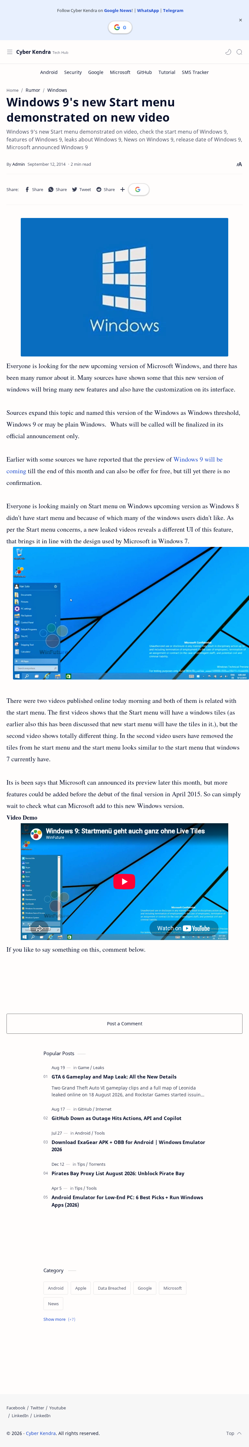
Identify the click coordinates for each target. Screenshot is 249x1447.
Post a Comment (124, 1023)
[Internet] (104, 1109)
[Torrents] (97, 1164)
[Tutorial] (167, 72)
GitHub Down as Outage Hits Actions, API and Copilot (117, 1118)
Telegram (173, 10)
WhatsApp (148, 10)
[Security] (73, 72)
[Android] (49, 72)
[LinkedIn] (20, 1415)
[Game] (85, 1067)
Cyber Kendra (33, 51)
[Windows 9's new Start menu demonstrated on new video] (124, 287)
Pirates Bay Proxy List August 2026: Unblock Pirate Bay (118, 1173)
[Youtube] (57, 1408)
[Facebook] (15, 1408)
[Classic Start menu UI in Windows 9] (131, 613)
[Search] (239, 52)
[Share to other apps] (122, 189)
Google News (117, 10)
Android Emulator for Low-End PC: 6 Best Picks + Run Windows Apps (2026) (127, 1201)
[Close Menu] (241, 20)
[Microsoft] (120, 72)
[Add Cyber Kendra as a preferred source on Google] (120, 27)
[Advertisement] (124, 982)
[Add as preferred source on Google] (138, 189)
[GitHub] (144, 72)
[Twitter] (37, 1408)
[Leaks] (98, 1067)
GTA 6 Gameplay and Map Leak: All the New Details (114, 1076)
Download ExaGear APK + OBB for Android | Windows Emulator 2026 (128, 1146)
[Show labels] (60, 1319)
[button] (228, 52)
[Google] (95, 72)
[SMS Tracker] (195, 72)
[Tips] (82, 1164)
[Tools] (99, 1133)
